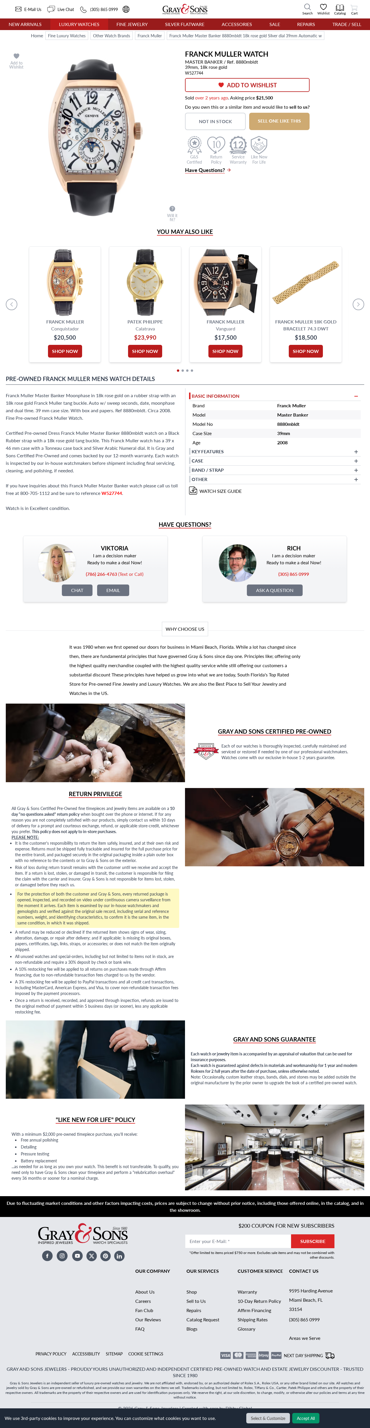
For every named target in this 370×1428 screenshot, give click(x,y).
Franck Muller (150, 35)
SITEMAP (114, 1354)
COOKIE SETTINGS (145, 1354)
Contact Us (304, 1271)
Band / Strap (208, 470)
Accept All (306, 1418)
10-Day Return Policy (259, 1301)
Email (113, 590)
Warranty (247, 1291)
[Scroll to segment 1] (178, 370)
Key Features (208, 451)
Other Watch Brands (111, 35)
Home (37, 35)
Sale (274, 24)
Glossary (246, 1328)
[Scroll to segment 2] (183, 370)
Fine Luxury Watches (67, 35)
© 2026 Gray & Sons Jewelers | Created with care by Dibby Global (185, 1408)
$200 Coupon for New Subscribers (286, 1225)
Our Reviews (148, 1319)
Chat (77, 590)
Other (199, 479)
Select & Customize (268, 1418)
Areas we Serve (304, 1338)
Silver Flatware (184, 24)
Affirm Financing (254, 1310)
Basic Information (215, 396)
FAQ (140, 1328)
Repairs (306, 24)
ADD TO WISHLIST (252, 85)
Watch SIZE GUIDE (220, 491)
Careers (143, 1301)
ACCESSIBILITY (86, 1354)
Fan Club (144, 1310)
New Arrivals (25, 24)
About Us (145, 1291)
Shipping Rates (253, 1319)
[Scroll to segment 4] (192, 370)
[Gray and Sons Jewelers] (185, 9)
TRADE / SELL (346, 24)
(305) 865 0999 (304, 1319)
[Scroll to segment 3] (187, 370)
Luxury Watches (79, 24)
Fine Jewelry (132, 24)
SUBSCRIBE (312, 1241)
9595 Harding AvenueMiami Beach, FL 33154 (311, 1299)
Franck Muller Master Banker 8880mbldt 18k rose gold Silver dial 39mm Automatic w (245, 35)
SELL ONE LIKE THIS (279, 120)
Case (197, 460)
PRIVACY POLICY (51, 1354)
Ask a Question (274, 590)
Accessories (237, 24)
